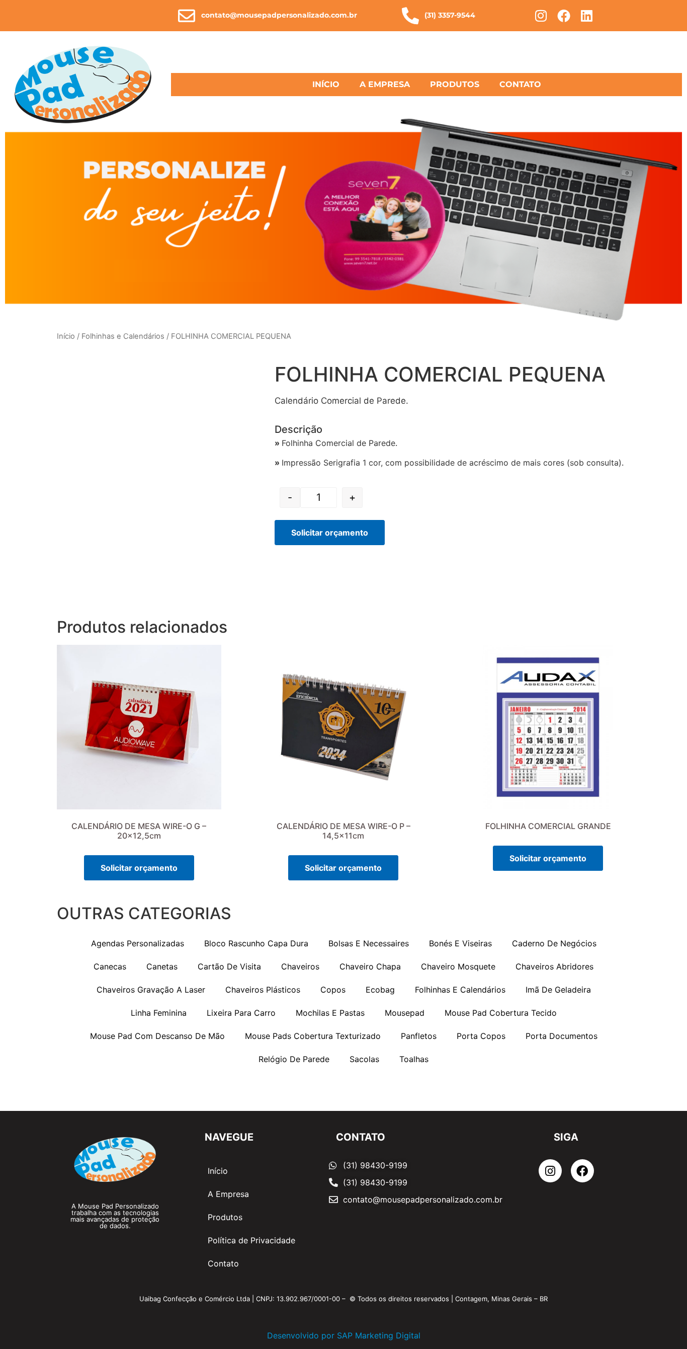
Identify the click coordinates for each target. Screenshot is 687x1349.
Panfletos (419, 1036)
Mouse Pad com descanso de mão (157, 1036)
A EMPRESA (385, 84)
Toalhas (413, 1059)
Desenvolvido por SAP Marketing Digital (343, 1335)
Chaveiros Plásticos (262, 990)
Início (66, 336)
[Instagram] (541, 15)
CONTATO (520, 84)
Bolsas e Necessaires (368, 943)
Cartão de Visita (229, 966)
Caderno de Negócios (554, 943)
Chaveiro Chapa (370, 966)
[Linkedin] (586, 15)
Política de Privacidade (251, 1240)
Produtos (225, 1217)
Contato (223, 1263)
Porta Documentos (561, 1036)
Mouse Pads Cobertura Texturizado (313, 1036)
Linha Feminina (159, 1013)
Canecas (110, 966)
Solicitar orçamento (329, 533)
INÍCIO (325, 84)
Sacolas (364, 1059)
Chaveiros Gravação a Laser (151, 990)
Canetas (162, 966)
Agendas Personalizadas (137, 943)
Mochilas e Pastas (330, 1013)
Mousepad (404, 1013)
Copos (333, 990)
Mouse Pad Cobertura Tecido (501, 1013)
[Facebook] (564, 15)
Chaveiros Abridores (554, 966)
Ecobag (380, 990)
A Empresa (228, 1194)
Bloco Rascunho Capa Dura (256, 943)
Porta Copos (481, 1036)
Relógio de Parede (294, 1059)
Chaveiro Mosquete (458, 966)
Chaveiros (300, 966)
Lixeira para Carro (241, 1013)
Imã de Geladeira (558, 990)
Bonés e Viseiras (460, 943)
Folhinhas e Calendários (122, 336)
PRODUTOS (454, 84)
